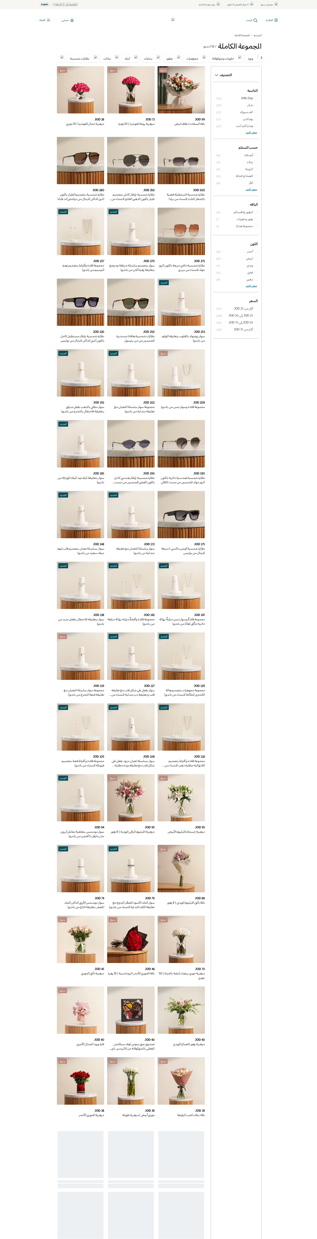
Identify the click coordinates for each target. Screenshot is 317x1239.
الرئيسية (258, 35)
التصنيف (226, 75)
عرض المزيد (251, 132)
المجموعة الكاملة (242, 35)
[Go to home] (160, 20)
